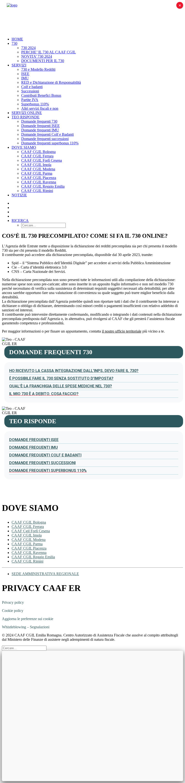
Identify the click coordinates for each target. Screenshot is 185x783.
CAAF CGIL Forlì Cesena (41, 160)
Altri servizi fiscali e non (39, 108)
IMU (25, 78)
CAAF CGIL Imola (36, 165)
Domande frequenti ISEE (40, 126)
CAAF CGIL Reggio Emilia (43, 186)
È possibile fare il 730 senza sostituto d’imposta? (61, 378)
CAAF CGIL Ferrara (37, 156)
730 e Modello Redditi (38, 69)
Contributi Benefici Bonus (41, 95)
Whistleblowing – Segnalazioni (25, 627)
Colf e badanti (32, 87)
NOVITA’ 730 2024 (36, 56)
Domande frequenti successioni (45, 139)
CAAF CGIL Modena (38, 169)
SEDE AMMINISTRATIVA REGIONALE (45, 574)
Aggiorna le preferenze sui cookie (27, 619)
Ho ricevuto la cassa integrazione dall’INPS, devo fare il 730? (74, 370)
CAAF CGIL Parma (36, 173)
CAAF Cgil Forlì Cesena (31, 531)
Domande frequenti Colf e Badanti (47, 134)
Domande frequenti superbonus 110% (50, 143)
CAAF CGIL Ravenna (38, 182)
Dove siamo (24, 147)
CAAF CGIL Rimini (37, 191)
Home (17, 39)
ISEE (25, 74)
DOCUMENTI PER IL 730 (42, 61)
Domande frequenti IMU (40, 130)
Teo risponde (26, 117)
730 (14, 43)
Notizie (19, 195)
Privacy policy (13, 602)
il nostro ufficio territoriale (121, 331)
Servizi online (27, 113)
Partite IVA (29, 100)
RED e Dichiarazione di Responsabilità (51, 82)
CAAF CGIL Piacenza (38, 178)
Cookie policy (12, 611)
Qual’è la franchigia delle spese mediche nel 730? (60, 386)
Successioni (30, 91)
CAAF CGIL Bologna (38, 152)
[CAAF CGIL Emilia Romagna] (94, 17)
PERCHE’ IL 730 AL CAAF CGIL (48, 52)
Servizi (19, 65)
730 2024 (28, 48)
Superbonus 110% (35, 104)
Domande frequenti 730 (39, 121)
